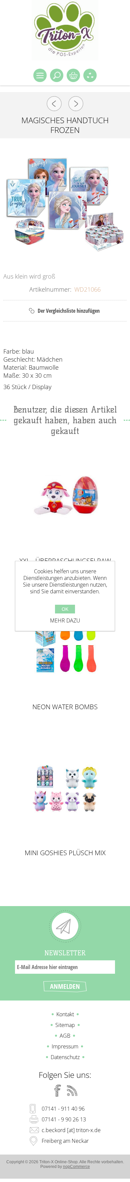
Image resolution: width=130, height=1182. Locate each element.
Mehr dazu (65, 620)
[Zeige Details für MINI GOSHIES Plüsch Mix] (65, 789)
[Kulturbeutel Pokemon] (54, 103)
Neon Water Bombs (65, 707)
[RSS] (72, 1091)
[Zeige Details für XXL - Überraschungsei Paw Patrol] (65, 497)
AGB (65, 1035)
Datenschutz (65, 1057)
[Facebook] (58, 1091)
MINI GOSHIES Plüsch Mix (65, 853)
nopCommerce (76, 1166)
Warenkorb (73, 75)
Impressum (65, 1046)
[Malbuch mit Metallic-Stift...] (75, 103)
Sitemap (65, 1025)
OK (65, 609)
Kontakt (65, 1014)
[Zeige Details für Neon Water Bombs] (65, 643)
